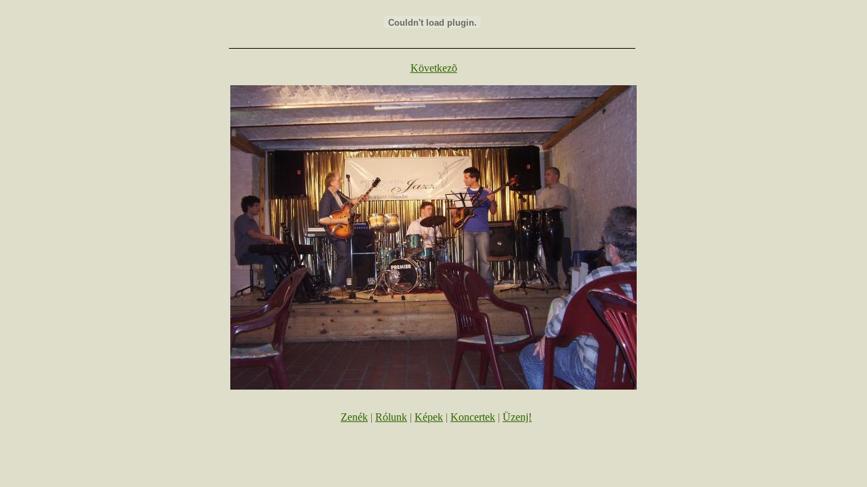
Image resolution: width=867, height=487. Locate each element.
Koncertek (472, 417)
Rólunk (391, 417)
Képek (429, 417)
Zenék (354, 417)
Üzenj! (517, 417)
